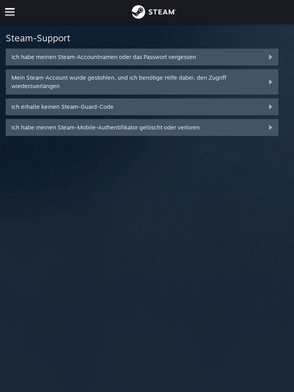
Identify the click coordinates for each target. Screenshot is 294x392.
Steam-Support (38, 38)
